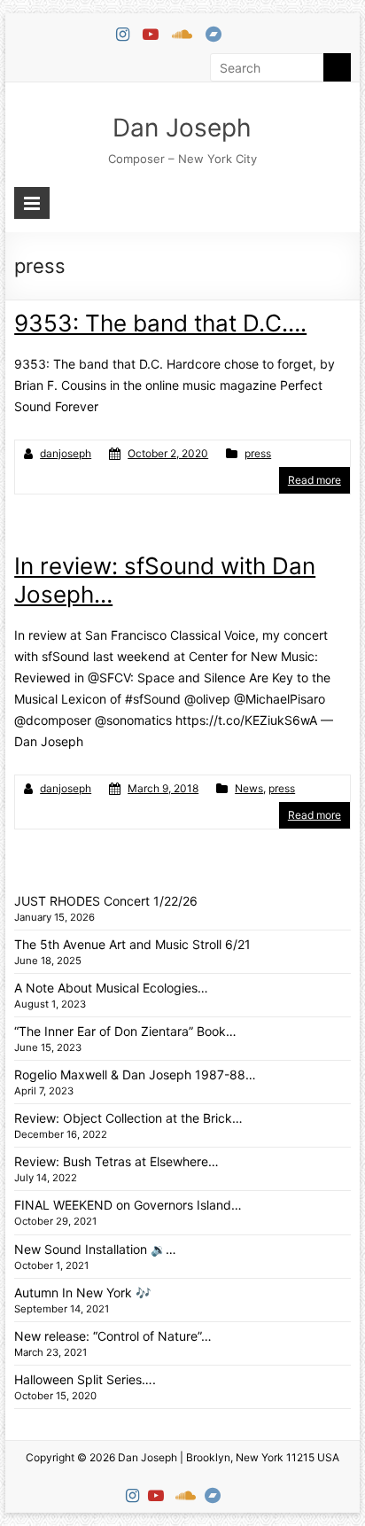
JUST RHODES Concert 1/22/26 (106, 900)
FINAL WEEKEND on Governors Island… (128, 1204)
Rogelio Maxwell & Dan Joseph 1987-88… (135, 1074)
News (249, 788)
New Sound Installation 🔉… (95, 1249)
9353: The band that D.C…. (160, 323)
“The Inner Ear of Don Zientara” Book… (125, 1031)
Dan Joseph (182, 128)
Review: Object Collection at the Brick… (128, 1117)
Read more (314, 480)
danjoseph (65, 453)
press (258, 453)
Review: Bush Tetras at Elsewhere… (116, 1161)
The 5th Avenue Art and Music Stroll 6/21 (132, 944)
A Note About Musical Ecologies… (111, 987)
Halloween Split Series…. (85, 1379)
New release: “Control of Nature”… (113, 1335)
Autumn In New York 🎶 (82, 1292)
